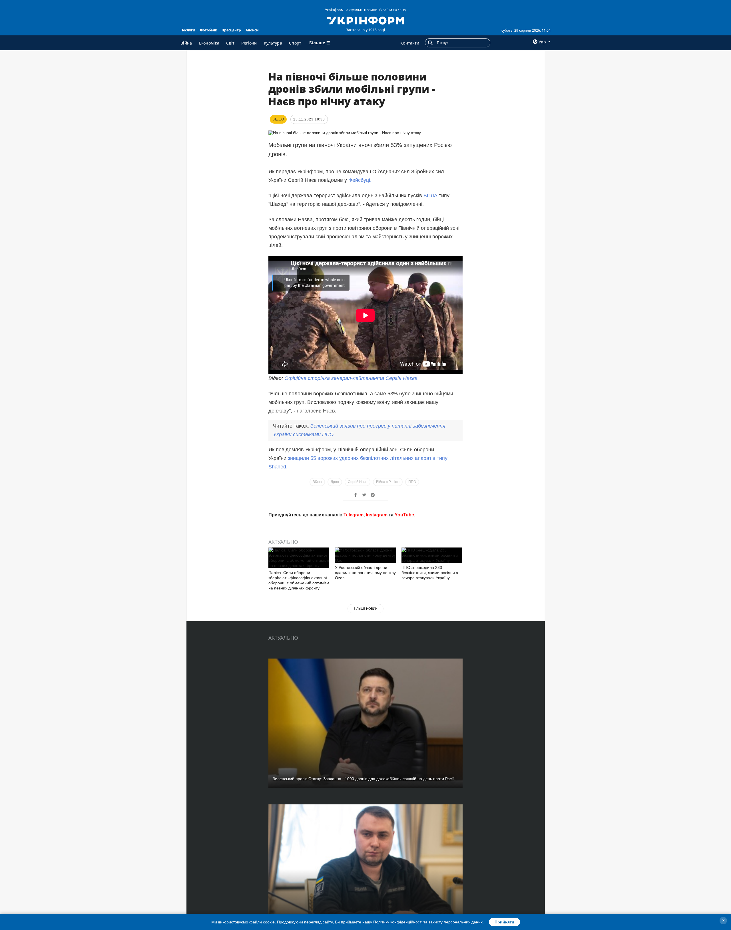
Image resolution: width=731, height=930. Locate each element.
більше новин (365, 608)
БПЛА (430, 195)
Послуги (187, 30)
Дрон (335, 482)
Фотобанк (208, 30)
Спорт (295, 43)
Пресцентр (231, 30)
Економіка (209, 43)
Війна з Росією (387, 482)
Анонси (252, 30)
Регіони (249, 43)
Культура (273, 43)
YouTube (404, 514)
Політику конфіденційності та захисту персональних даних (428, 922)
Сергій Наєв (357, 482)
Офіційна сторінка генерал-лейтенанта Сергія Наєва (350, 378)
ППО (412, 482)
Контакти (409, 43)
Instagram (376, 514)
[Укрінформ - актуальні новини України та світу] (365, 20)
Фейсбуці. (359, 180)
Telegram (354, 514)
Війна (186, 43)
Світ (230, 43)
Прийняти (504, 922)
